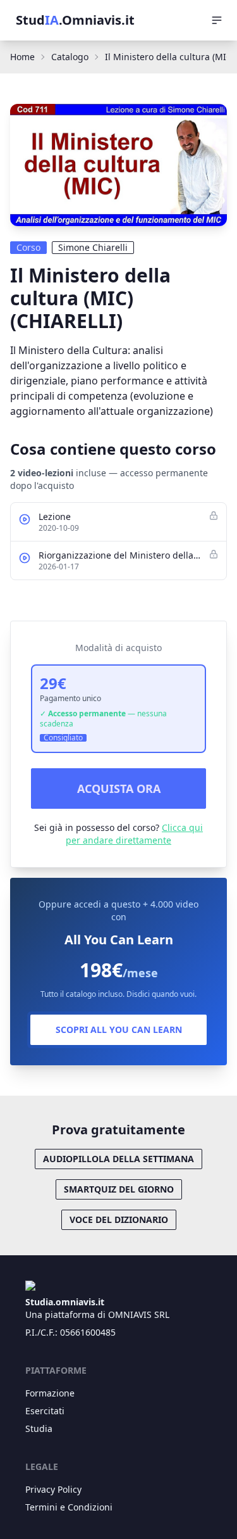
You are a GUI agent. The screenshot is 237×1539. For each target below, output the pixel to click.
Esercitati (44, 1411)
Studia (38, 1428)
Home (22, 57)
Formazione (50, 1393)
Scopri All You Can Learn (119, 1029)
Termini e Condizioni (68, 1507)
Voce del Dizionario (119, 1219)
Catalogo (69, 57)
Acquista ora (119, 788)
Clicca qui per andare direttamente (134, 833)
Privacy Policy (53, 1489)
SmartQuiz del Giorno (119, 1189)
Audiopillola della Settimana (118, 1159)
